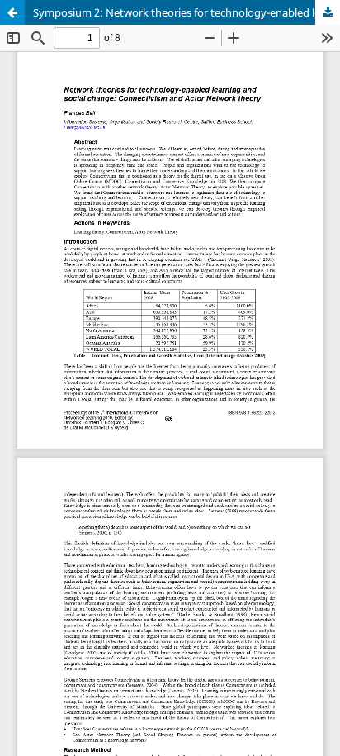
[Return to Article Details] (12, 12)
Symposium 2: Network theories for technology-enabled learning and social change (186, 12)
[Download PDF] (327, 12)
